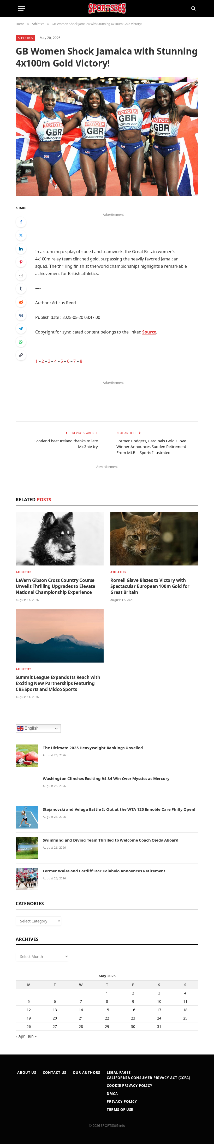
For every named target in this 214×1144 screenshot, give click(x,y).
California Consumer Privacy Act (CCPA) (148, 1077)
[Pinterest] (21, 262)
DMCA (112, 1093)
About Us (26, 1072)
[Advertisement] (113, 226)
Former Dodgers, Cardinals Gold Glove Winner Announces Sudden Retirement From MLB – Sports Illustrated (151, 446)
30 (133, 1026)
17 (159, 1009)
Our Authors (86, 1072)
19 (29, 1018)
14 (81, 1009)
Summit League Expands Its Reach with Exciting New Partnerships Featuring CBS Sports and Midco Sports (58, 683)
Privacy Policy (122, 1101)
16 (133, 1009)
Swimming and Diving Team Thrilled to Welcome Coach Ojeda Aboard (111, 840)
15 (107, 1009)
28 (81, 1026)
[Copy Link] (21, 355)
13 (55, 1009)
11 (185, 1001)
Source (149, 332)
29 (107, 1026)
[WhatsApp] (21, 342)
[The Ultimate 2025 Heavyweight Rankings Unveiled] (27, 755)
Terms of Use (120, 1109)
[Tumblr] (21, 288)
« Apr (20, 1036)
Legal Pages (118, 1072)
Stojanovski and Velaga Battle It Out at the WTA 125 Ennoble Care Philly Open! (119, 809)
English (31, 728)
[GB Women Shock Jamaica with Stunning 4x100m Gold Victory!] (107, 136)
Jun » (32, 1036)
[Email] (21, 275)
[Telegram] (21, 328)
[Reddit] (21, 302)
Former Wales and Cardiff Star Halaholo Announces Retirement (104, 870)
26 (29, 1026)
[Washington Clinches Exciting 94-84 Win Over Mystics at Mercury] (27, 786)
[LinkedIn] (21, 248)
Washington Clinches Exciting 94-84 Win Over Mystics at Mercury (106, 778)
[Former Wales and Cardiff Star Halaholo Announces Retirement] (27, 879)
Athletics (25, 38)
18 (185, 1009)
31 (159, 1026)
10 (159, 1001)
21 (81, 1018)
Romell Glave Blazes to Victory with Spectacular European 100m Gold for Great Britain (149, 586)
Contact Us (54, 1072)
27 (55, 1026)
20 (55, 1018)
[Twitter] (21, 235)
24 (159, 1018)
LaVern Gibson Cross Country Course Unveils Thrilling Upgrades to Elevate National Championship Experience (55, 586)
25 (185, 1018)
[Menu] (21, 8)
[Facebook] (21, 222)
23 (133, 1018)
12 (29, 1009)
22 (107, 1018)
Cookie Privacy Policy (129, 1085)
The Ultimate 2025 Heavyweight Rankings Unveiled (93, 747)
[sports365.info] (107, 8)
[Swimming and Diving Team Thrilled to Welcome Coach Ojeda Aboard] (27, 848)
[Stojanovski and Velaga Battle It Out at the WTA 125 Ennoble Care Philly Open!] (27, 817)
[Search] (193, 8)
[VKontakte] (21, 315)
